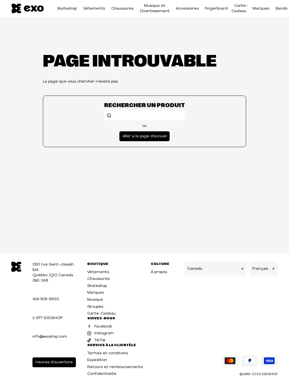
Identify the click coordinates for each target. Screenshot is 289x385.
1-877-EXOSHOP (47, 318)
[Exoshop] (16, 266)
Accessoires (187, 8)
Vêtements (94, 8)
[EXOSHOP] (27, 9)
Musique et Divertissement (155, 8)
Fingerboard (216, 8)
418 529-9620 (45, 299)
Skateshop (67, 8)
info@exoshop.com (49, 337)
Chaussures (122, 8)
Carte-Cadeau (239, 8)
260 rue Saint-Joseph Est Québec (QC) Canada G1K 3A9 (53, 272)
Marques (261, 8)
